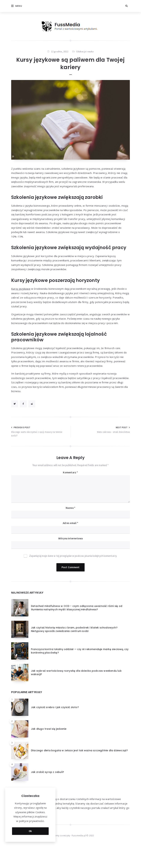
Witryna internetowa (70, 538)
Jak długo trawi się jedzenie (49, 729)
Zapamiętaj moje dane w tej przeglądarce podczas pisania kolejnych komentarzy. (73, 555)
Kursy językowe (20, 288)
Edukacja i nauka (85, 51)
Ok (30, 831)
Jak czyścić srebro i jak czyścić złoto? (55, 707)
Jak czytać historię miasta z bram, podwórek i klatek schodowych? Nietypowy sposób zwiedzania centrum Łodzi (74, 629)
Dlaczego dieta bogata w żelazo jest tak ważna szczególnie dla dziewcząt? (79, 750)
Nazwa (70, 507)
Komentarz (70, 472)
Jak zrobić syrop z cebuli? (47, 772)
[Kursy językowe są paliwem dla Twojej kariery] (70, 119)
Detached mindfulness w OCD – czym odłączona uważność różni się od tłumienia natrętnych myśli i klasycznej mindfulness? (76, 607)
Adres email (70, 523)
